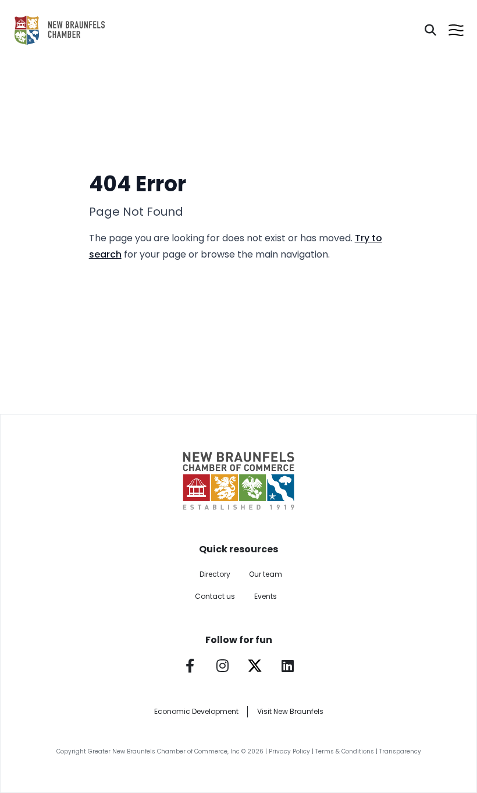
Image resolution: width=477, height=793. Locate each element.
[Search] (430, 30)
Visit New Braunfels (290, 711)
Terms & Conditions (344, 751)
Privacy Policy (289, 751)
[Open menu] (456, 30)
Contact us (215, 596)
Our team (265, 574)
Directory (215, 574)
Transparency (400, 751)
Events (265, 596)
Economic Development (196, 711)
